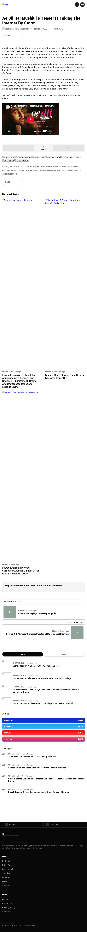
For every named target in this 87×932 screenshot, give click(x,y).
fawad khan (32, 170)
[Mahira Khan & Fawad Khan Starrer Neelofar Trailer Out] (65, 283)
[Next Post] (77, 632)
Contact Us (7, 903)
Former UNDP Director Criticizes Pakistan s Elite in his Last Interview (37, 634)
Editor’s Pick (7, 869)
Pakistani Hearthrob (57, 170)
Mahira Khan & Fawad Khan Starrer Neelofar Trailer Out (64, 376)
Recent (64, 654)
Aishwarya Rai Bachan (51, 167)
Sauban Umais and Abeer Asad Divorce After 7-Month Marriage (42, 678)
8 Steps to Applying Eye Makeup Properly (37, 613)
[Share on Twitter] (14, 36)
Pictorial (6, 861)
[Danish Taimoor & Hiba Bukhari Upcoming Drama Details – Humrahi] (6, 702)
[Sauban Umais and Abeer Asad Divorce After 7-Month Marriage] (6, 677)
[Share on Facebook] (12, 36)
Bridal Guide (7, 865)
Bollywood (8, 170)
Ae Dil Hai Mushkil (32, 167)
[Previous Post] (10, 612)
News (4, 881)
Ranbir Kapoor (75, 170)
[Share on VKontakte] (19, 36)
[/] (77, 4)
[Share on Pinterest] (16, 36)
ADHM (5, 167)
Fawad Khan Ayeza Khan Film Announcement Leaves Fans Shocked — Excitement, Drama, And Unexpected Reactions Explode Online (19, 381)
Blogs (54, 631)
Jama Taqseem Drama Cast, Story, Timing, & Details (36, 665)
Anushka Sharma (70, 167)
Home (5, 899)
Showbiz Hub (18, 663)
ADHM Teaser (16, 167)
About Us (6, 885)
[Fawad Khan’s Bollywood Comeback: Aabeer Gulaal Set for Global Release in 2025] (22, 476)
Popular (23, 654)
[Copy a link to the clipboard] (21, 36)
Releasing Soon (10, 174)
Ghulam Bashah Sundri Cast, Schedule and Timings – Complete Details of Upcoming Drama (46, 691)
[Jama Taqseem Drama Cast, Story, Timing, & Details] (6, 664)
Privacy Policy (8, 907)
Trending (6, 873)
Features (6, 877)
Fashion (21, 610)
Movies (37, 29)
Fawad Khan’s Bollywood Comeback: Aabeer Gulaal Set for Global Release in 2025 (20, 570)
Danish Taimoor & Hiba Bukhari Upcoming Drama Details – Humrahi (43, 703)
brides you (19, 170)
